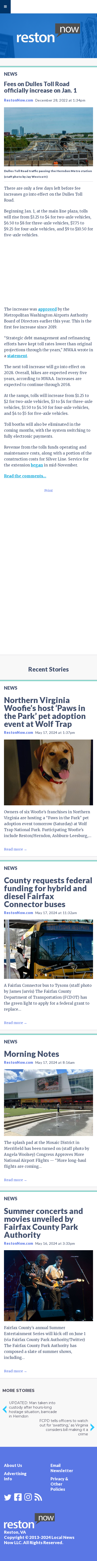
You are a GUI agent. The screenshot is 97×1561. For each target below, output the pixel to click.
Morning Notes (31, 1054)
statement (17, 356)
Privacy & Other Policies (59, 1483)
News (10, 74)
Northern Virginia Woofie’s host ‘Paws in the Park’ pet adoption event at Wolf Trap (45, 712)
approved (47, 309)
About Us (13, 1465)
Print (48, 491)
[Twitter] (7, 1497)
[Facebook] (18, 1496)
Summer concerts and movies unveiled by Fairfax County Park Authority (43, 1223)
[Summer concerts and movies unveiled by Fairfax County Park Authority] (48, 1285)
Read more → (15, 849)
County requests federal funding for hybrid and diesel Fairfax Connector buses (48, 892)
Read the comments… (25, 476)
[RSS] (38, 1496)
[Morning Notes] (48, 1102)
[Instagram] (28, 1496)
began (37, 465)
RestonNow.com (18, 100)
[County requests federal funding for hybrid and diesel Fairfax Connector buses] (48, 949)
